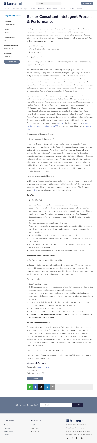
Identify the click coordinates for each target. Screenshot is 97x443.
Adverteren (7, 428)
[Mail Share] (52, 387)
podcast (61, 123)
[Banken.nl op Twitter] (67, 438)
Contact (6, 435)
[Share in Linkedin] (47, 387)
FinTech (32, 9)
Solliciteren (12, 62)
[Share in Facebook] (35, 387)
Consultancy (8, 56)
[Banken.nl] (8, 2)
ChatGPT (55, 126)
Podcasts (41, 9)
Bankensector (52, 9)
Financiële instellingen (19, 9)
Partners (79, 9)
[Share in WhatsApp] (30, 387)
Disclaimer (34, 425)
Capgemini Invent (9, 25)
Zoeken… (41, 3)
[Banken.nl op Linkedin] (77, 438)
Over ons (6, 425)
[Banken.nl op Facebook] (72, 438)
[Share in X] (41, 387)
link (35, 190)
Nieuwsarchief (8, 431)
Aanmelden (77, 405)
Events (71, 9)
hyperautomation (42, 126)
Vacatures (62, 9)
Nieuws (6, 9)
